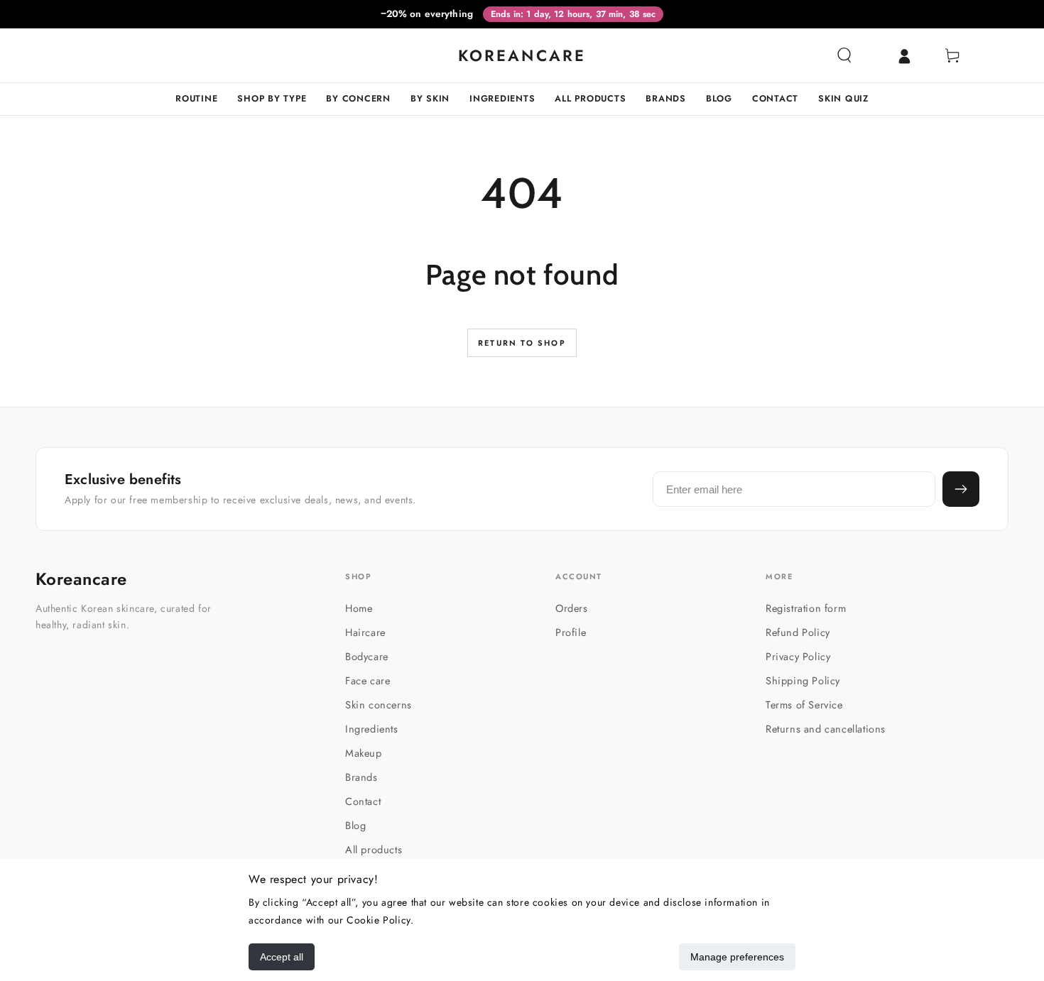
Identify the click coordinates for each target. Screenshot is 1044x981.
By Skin (430, 98)
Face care (367, 680)
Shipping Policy (803, 680)
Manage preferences (737, 957)
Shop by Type (271, 98)
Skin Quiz (843, 98)
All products (590, 98)
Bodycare (366, 656)
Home (358, 608)
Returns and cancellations (826, 728)
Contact (775, 98)
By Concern (358, 98)
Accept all (281, 957)
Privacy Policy (798, 656)
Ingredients (502, 98)
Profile (570, 632)
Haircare (365, 632)
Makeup (363, 752)
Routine (196, 98)
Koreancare (81, 579)
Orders (571, 608)
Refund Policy (798, 632)
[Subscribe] (960, 489)
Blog (719, 98)
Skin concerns (378, 704)
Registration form (806, 608)
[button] (844, 55)
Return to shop (522, 343)
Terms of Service (804, 704)
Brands (666, 98)
